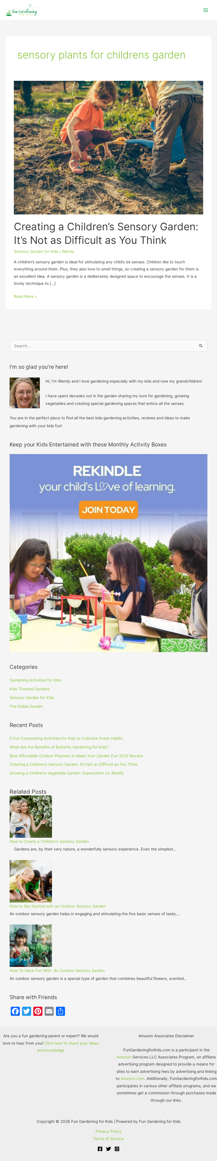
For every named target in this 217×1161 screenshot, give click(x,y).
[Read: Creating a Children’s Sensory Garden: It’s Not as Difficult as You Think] (108, 147)
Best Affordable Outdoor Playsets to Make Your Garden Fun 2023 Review (76, 756)
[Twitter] (108, 1148)
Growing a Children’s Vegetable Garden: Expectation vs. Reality (67, 773)
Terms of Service (108, 1138)
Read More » (25, 296)
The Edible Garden (26, 706)
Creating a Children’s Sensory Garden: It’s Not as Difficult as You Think (74, 764)
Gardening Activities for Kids (35, 680)
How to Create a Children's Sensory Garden (49, 841)
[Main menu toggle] (206, 10)
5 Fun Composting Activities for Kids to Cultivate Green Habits (66, 738)
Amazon (124, 1057)
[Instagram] (117, 1148)
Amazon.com (132, 1078)
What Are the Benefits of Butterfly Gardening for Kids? (59, 747)
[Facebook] (100, 1148)
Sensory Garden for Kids (36, 251)
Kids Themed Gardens (30, 689)
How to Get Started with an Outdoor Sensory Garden (58, 906)
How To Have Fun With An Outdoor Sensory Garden (57, 970)
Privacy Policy (108, 1131)
